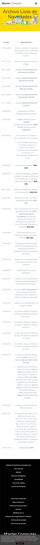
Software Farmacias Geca (18, 506)
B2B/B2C (18, 472)
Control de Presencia (18, 486)
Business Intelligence (18, 476)
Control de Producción (18, 499)
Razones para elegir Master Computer (18, 516)
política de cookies (21, 540)
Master (12, 3)
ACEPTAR (20, 543)
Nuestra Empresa (18, 502)
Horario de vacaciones (18, 523)
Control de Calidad (18, 483)
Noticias (18, 509)
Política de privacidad (18, 520)
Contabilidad (18, 479)
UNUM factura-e (18, 513)
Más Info (33, 192)
